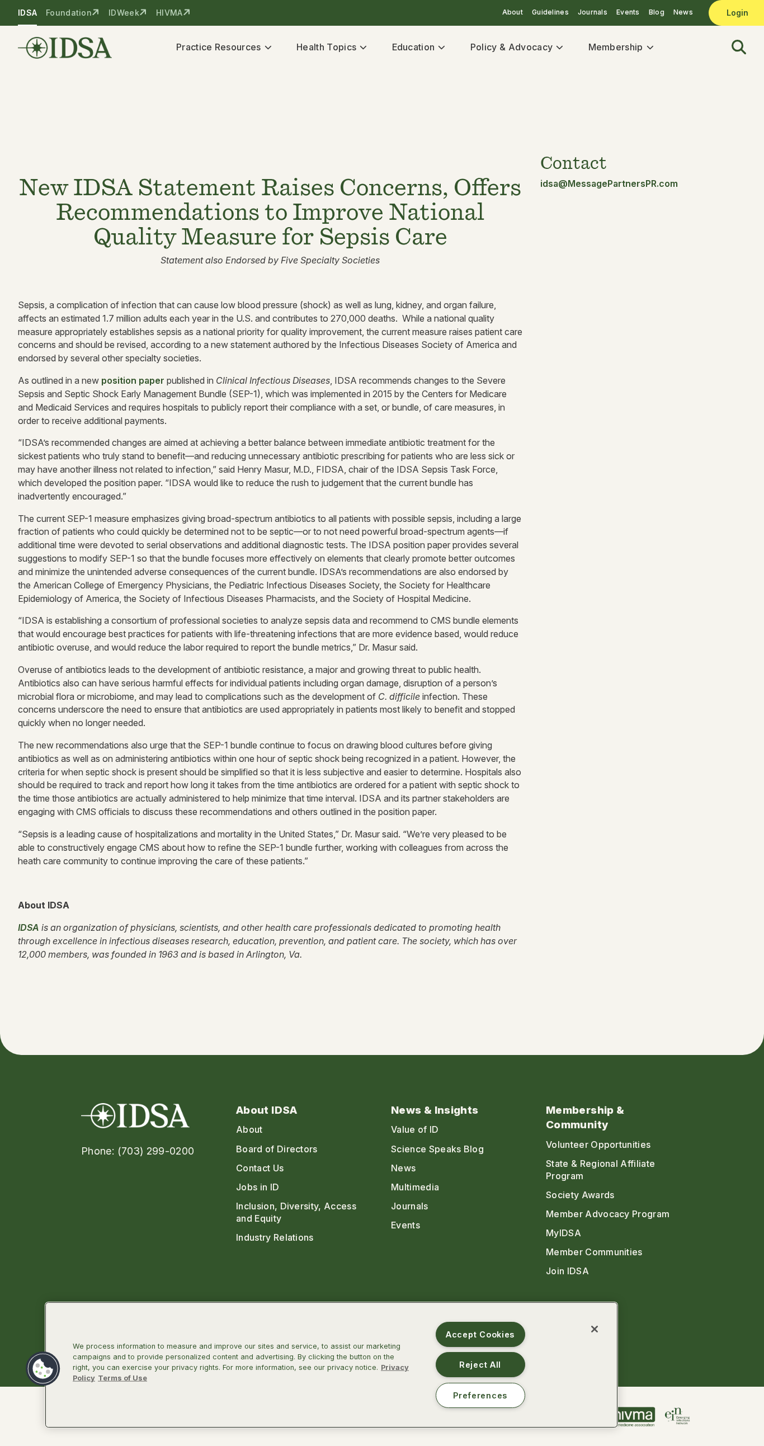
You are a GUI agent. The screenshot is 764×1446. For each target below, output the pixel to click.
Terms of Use (122, 1378)
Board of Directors (277, 1149)
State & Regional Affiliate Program (600, 1169)
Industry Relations (275, 1237)
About (512, 12)
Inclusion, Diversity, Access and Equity (296, 1212)
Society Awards (580, 1194)
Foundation (69, 12)
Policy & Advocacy (511, 47)
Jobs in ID (257, 1187)
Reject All (480, 1364)
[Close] (594, 1329)
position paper (132, 380)
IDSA (27, 12)
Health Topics (326, 47)
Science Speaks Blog (437, 1149)
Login (737, 12)
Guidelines (550, 12)
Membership (615, 47)
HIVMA (169, 12)
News (683, 12)
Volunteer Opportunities (598, 1144)
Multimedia (415, 1187)
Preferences (480, 1395)
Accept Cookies (480, 1334)
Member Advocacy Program (607, 1213)
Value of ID (415, 1129)
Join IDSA (567, 1271)
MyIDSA (563, 1232)
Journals (592, 12)
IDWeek (124, 12)
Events (628, 12)
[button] (732, 48)
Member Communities (594, 1251)
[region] (331, 1365)
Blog (656, 12)
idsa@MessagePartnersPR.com (609, 183)
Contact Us (260, 1168)
